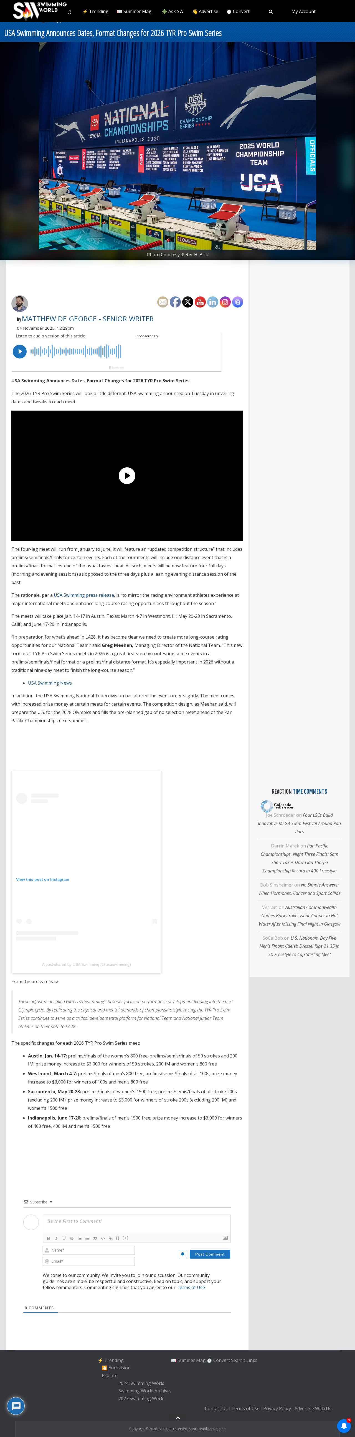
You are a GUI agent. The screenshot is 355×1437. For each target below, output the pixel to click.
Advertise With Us (313, 1408)
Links (251, 1360)
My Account (303, 11)
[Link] (111, 1238)
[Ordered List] (79, 1238)
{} (118, 1238)
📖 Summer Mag (134, 11)
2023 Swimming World (141, 1398)
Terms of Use (191, 1287)
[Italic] (56, 1238)
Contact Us (216, 1408)
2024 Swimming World (141, 1383)
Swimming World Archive (144, 1391)
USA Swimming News (50, 683)
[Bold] (48, 1238)
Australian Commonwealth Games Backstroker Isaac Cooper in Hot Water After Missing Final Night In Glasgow (299, 915)
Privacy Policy (277, 1408)
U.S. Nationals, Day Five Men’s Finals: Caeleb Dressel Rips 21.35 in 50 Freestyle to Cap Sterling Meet (299, 946)
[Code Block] (103, 1238)
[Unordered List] (87, 1238)
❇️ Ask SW (173, 11)
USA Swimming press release (84, 595)
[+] (126, 1238)
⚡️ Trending (95, 11)
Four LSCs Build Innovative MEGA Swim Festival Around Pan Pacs (299, 823)
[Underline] (64, 1238)
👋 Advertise (205, 11)
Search (238, 1360)
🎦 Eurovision (116, 1368)
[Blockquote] (95, 1238)
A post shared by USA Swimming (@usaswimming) (86, 964)
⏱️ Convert (238, 11)
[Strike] (72, 1238)
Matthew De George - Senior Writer (88, 318)
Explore (110, 1375)
